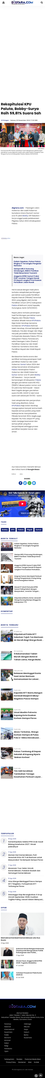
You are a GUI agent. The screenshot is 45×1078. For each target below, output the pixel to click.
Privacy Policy (11, 1062)
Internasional (9, 1029)
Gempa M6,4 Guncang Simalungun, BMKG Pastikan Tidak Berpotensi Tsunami (26, 271)
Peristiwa (7, 1024)
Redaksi (19, 1059)
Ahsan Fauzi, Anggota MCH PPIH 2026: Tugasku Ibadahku (29, 962)
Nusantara (8, 1032)
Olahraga (27, 1024)
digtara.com (18, 208)
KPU (33, 320)
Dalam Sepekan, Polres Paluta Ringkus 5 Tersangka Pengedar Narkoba (27, 263)
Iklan (30, 1062)
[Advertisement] (22, 29)
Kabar (6, 1043)
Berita (26, 1035)
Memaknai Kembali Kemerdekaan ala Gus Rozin (20, 939)
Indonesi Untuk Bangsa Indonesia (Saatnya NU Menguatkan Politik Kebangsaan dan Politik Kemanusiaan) (30, 952)
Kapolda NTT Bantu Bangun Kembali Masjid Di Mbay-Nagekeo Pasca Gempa (28, 695)
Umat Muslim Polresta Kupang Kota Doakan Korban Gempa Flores (25, 715)
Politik (6, 1035)
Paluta (14, 305)
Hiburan (27, 1027)
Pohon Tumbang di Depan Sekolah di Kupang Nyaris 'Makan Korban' (27, 754)
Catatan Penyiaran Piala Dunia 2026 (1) (29, 974)
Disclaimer (22, 1062)
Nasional (7, 1027)
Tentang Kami (9, 1059)
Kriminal (7, 1040)
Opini (6, 1051)
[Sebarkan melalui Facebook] (20, 483)
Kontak (36, 1062)
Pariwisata (8, 1049)
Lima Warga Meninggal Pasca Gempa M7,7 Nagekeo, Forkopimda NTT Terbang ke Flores (25, 884)
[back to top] (40, 1075)
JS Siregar (5, 120)
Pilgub (29, 529)
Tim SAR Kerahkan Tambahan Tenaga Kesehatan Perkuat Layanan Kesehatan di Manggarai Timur (28, 777)
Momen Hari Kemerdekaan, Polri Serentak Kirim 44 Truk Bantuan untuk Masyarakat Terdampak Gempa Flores (25, 857)
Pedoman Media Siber (33, 1059)
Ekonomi (7, 1038)
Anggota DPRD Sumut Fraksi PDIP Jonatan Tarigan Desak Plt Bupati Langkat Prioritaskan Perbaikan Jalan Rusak (27, 279)
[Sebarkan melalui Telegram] (34, 483)
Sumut (23, 364)
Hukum (26, 1032)
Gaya (26, 1029)
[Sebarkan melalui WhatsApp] (29, 483)
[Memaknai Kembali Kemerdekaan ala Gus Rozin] (22, 931)
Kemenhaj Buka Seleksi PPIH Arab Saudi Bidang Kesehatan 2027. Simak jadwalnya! (25, 844)
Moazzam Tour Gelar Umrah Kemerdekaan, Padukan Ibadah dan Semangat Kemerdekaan (24, 870)
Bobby (25, 215)
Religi (6, 1046)
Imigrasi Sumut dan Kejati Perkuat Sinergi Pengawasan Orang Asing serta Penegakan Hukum (28, 578)
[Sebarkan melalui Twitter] (25, 483)
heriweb (30, 1070)
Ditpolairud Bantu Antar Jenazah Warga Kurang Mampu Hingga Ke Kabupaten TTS (27, 600)
